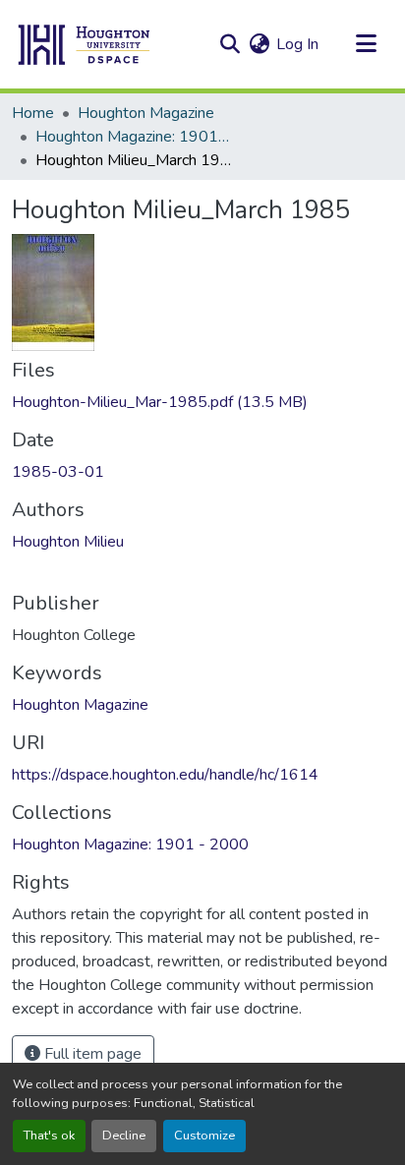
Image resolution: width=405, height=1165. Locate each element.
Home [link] (33, 113)
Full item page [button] (91, 1054)
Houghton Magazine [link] (146, 113)
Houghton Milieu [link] (68, 542)
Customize (204, 1135)
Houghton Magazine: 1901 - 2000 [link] (133, 136)
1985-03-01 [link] (58, 472)
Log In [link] (297, 44)
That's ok (49, 1135)
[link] (202, 402)
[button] (84, 44)
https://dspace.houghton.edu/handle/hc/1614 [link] (165, 775)
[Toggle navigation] (365, 44)
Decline (123, 1135)
